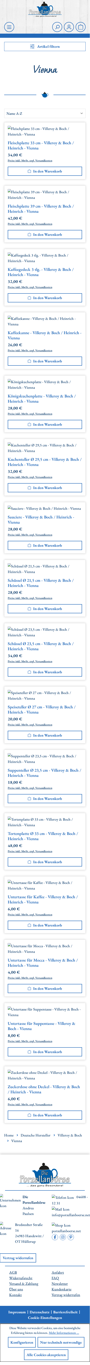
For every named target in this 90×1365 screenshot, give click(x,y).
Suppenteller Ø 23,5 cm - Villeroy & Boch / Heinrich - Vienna (44, 773)
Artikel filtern (48, 46)
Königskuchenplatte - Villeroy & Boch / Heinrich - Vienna (42, 398)
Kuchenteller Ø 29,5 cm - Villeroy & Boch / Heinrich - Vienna (45, 462)
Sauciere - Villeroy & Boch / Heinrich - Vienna (41, 519)
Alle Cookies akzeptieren (46, 1354)
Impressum (17, 1312)
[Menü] (9, 27)
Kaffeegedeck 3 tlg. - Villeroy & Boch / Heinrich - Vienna (41, 272)
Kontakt (15, 1294)
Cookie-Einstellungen (45, 1317)
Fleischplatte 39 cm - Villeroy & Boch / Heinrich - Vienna (41, 209)
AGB (13, 1272)
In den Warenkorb (47, 171)
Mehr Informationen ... (64, 1333)
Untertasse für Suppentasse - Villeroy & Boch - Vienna (41, 1026)
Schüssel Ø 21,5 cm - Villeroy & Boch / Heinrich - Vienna (41, 583)
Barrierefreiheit (65, 1312)
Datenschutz (39, 1312)
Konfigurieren (21, 1342)
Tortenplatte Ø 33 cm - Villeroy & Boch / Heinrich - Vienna (43, 836)
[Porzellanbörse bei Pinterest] (71, 1237)
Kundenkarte (61, 1289)
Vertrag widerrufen (66, 1294)
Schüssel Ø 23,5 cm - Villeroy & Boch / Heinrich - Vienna (41, 646)
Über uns (16, 1289)
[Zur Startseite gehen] (45, 9)
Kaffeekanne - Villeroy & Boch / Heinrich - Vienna (44, 335)
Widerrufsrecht (20, 1278)
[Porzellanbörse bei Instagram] (63, 1237)
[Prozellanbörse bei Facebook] (55, 1237)
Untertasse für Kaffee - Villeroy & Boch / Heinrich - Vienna (43, 899)
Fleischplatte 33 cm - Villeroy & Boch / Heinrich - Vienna (41, 145)
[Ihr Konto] (69, 27)
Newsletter (60, 1283)
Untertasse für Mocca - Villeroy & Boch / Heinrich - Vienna (43, 963)
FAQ (55, 1278)
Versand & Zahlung (23, 1283)
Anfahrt (58, 1272)
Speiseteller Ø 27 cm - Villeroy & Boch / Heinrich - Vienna (42, 709)
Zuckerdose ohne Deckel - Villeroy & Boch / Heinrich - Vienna (44, 1089)
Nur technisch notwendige (61, 1342)
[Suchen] (57, 27)
